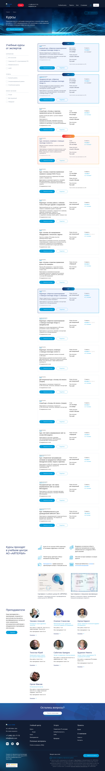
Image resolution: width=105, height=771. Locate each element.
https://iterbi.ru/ (77, 760)
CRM (55, 734)
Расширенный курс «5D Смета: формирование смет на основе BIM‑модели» (49, 486)
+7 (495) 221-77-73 (33, 4)
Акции (20, 5)
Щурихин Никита (84, 653)
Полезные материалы (38, 741)
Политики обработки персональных (79, 766)
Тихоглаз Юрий (36, 653)
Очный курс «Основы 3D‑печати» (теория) (52, 403)
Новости (79, 737)
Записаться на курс (48, 67)
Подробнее (62, 67)
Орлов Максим (36, 684)
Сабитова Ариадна (62, 653)
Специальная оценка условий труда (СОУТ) (16, 755)
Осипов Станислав (62, 621)
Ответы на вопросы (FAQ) (37, 745)
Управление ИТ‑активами (61, 729)
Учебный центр (62, 5)
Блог (77, 5)
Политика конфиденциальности (13, 757)
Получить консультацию (15, 29)
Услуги (56, 725)
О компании (84, 5)
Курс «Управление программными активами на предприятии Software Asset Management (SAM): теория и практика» (52, 460)
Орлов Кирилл (83, 621)
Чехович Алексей (37, 621)
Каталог (56, 738)
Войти (96, 5)
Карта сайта (9, 759)
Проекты (71, 5)
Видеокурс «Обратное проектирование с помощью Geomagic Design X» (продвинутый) (51, 323)
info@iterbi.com (32, 6)
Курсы (31, 729)
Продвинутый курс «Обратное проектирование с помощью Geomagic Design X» (51, 81)
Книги (31, 734)
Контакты (80, 740)
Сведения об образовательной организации (16, 754)
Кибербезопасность (59, 732)
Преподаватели (34, 737)
